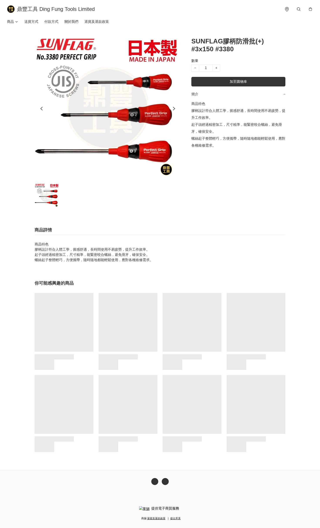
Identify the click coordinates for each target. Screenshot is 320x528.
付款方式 (51, 21)
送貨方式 (31, 21)
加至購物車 (238, 81)
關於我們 (71, 21)
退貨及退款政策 (96, 21)
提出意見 (175, 518)
